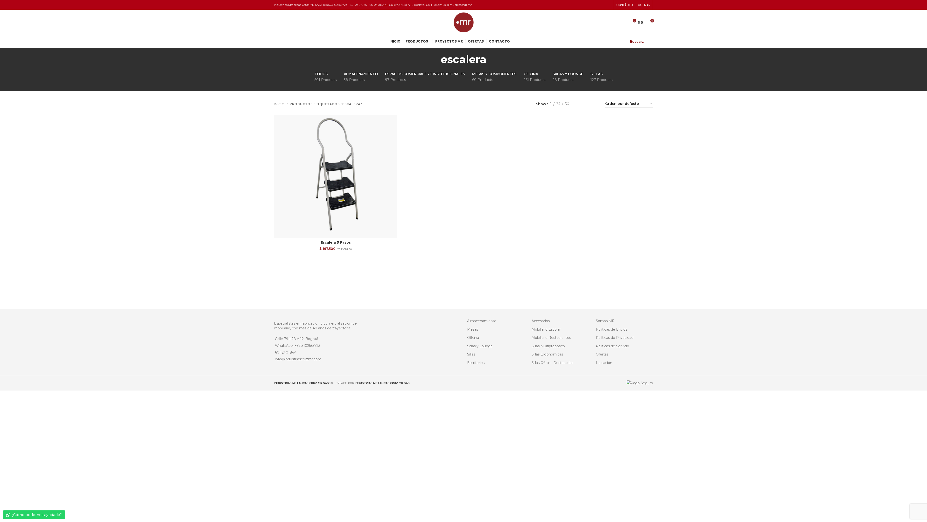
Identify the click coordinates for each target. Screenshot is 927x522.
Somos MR (605, 321)
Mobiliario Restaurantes (551, 337)
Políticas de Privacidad (614, 337)
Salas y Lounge (480, 346)
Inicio (279, 104)
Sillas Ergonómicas (547, 354)
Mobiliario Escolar (546, 329)
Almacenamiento (481, 321)
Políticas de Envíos (611, 329)
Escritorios (476, 363)
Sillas (471, 354)
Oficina (473, 337)
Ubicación (604, 363)
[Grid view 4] (595, 104)
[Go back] (435, 59)
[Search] (651, 41)
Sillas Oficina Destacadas (552, 363)
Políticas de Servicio (612, 346)
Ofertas (602, 354)
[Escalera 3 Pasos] (335, 176)
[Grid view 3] (587, 104)
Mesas (472, 329)
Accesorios (541, 321)
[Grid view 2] (580, 104)
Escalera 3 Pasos (336, 242)
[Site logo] (463, 22)
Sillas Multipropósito (548, 346)
